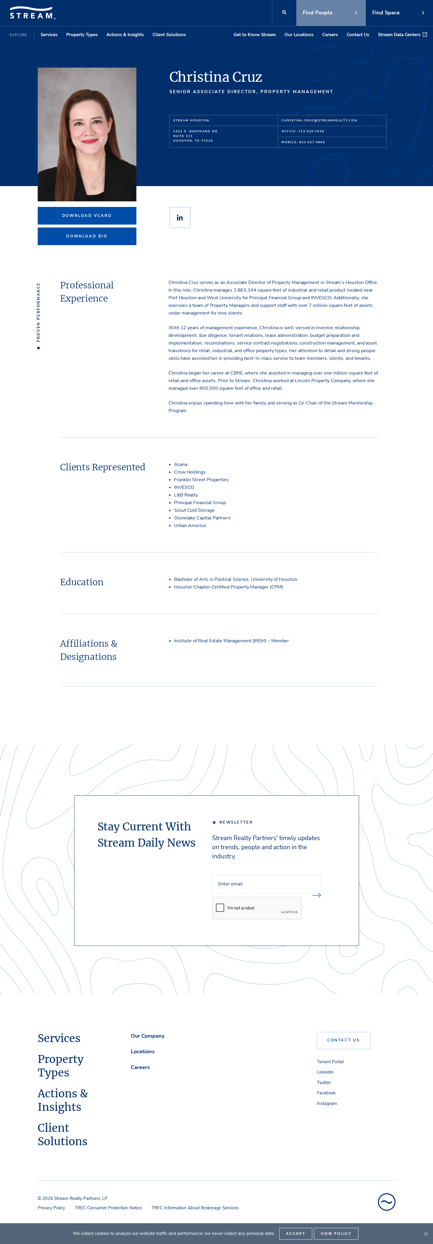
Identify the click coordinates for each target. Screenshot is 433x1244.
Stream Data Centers (399, 35)
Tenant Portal (330, 1062)
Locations (143, 1051)
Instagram (327, 1103)
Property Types (81, 35)
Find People (318, 12)
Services (49, 35)
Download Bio (86, 236)
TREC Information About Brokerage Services (195, 1208)
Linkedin (325, 1072)
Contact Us (358, 35)
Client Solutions (169, 35)
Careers (330, 35)
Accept (295, 1234)
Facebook (326, 1093)
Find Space (386, 12)
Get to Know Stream (255, 35)
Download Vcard (87, 215)
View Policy (336, 1234)
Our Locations (299, 35)
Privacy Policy (51, 1208)
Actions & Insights (125, 35)
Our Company (147, 1035)
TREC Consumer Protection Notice (108, 1208)
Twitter (324, 1083)
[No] (426, 1234)
